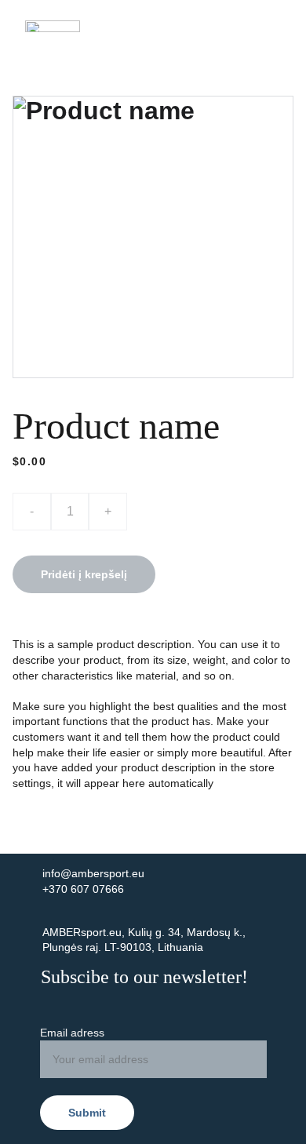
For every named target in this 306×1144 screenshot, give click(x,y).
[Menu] (271, 26)
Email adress (72, 1032)
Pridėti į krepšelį (84, 574)
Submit (87, 1112)
